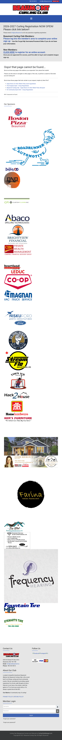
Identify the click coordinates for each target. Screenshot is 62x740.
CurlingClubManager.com (45, 733)
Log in (31, 715)
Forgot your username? (9, 718)
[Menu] (31, 18)
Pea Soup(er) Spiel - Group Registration (18, 85)
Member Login (56, 1)
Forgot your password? (9, 722)
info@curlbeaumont (16, 32)
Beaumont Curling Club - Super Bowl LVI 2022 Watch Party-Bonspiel (26, 88)
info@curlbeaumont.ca (46, 1)
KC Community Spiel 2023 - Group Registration (20, 90)
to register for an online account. (24, 52)
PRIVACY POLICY (8, 696)
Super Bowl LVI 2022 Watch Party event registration (21, 83)
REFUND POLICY (18, 696)
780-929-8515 (33, 1)
